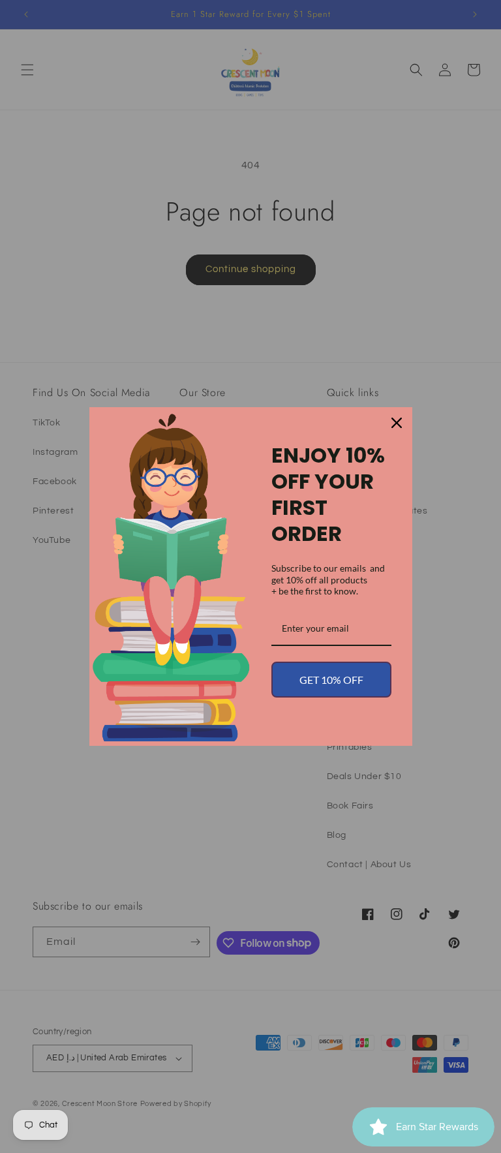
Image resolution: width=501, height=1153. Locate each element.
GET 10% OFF (331, 679)
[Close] (396, 422)
